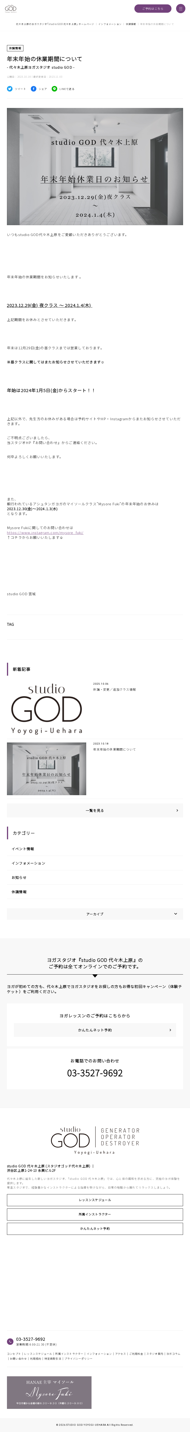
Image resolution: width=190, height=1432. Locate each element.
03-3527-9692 (95, 1072)
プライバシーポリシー (78, 1358)
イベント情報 (23, 848)
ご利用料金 (136, 1353)
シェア (43, 89)
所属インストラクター (95, 1214)
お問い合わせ (18, 1358)
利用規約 (35, 1358)
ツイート (20, 89)
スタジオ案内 (154, 1353)
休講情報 (19, 891)
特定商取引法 (52, 1358)
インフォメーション (28, 863)
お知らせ (19, 877)
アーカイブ (132, 914)
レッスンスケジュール (95, 1200)
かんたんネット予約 (95, 1228)
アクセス (120, 1353)
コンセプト (14, 1353)
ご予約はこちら (153, 8)
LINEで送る (67, 89)
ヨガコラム (173, 1353)
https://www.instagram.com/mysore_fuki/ (45, 532)
